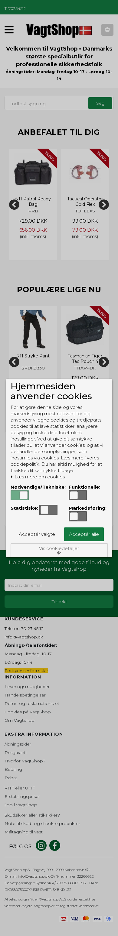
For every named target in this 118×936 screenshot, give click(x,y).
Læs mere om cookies (39, 476)
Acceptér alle (84, 534)
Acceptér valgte (37, 534)
